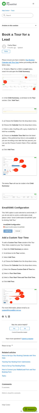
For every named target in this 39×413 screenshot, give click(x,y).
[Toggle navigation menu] (33, 3)
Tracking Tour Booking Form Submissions (16, 362)
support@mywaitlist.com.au (11, 310)
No (25, 328)
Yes (14, 328)
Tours (12, 10)
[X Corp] (6, 317)
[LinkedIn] (9, 317)
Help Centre (5, 10)
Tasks (4, 376)
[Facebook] (3, 317)
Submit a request (27, 339)
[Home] (9, 4)
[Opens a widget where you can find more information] (30, 409)
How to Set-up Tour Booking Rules (13, 366)
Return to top (6, 346)
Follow (6, 51)
